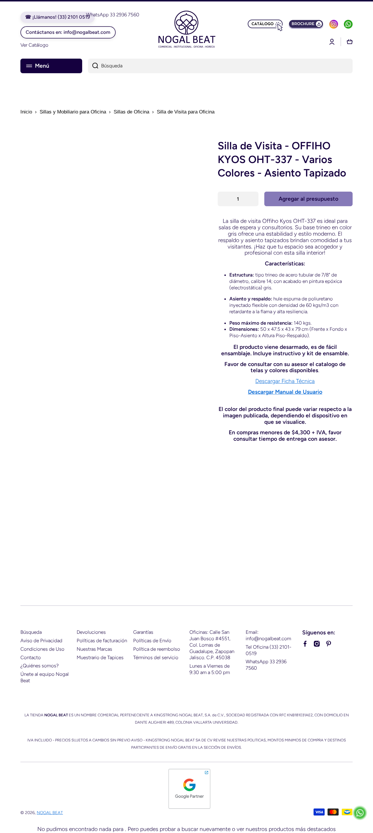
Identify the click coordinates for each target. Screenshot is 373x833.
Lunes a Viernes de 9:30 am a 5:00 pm (209, 669)
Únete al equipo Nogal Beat (44, 677)
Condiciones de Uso (42, 649)
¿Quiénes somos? (39, 665)
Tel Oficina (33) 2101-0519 (268, 650)
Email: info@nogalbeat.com (268, 635)
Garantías (143, 632)
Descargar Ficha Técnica (285, 381)
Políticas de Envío (152, 640)
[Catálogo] (265, 24)
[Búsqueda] (93, 66)
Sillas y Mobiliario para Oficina (73, 112)
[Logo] (186, 30)
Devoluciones (91, 632)
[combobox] (220, 66)
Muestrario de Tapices (100, 657)
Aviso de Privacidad (41, 640)
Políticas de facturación (102, 640)
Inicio (26, 112)
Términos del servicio (155, 657)
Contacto (30, 657)
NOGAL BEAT (50, 812)
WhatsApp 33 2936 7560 (266, 665)
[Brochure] (305, 24)
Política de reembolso (156, 649)
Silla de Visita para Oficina (185, 112)
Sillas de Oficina (131, 112)
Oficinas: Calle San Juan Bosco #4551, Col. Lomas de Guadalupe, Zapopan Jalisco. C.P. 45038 (211, 644)
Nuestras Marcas (94, 649)
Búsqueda (31, 632)
